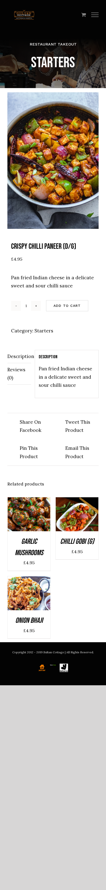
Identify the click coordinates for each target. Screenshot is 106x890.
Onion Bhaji (29, 620)
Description (19, 356)
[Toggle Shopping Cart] (83, 14)
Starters (44, 331)
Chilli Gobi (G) (77, 541)
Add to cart (67, 306)
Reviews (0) (16, 374)
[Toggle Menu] (95, 15)
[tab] (19, 356)
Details (29, 518)
